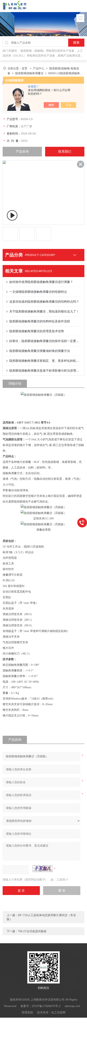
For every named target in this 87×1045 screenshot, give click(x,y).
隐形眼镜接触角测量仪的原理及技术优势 (36, 331)
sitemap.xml (72, 1006)
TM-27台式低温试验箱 (32, 931)
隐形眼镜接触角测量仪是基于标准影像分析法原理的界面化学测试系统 (45, 370)
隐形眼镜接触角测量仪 (29, 73)
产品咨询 (22, 151)
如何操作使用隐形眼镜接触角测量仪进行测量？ (41, 282)
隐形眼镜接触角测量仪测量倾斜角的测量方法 (39, 350)
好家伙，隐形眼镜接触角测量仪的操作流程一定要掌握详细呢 (45, 341)
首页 (25, 68)
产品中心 (38, 68)
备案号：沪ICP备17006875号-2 (40, 1006)
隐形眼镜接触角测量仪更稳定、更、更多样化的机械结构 (45, 360)
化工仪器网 (58, 1012)
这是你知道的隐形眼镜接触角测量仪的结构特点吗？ (44, 301)
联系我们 (64, 151)
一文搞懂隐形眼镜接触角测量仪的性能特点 (38, 291)
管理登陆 (27, 1012)
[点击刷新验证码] (42, 868)
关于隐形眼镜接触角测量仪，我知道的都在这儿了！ (44, 311)
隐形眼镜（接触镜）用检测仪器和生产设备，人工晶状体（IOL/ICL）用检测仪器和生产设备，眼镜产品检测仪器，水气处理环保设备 (43, 55)
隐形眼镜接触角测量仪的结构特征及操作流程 (39, 321)
